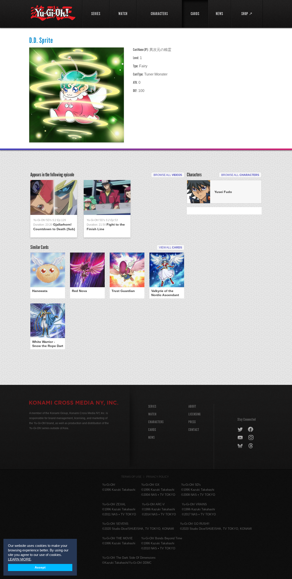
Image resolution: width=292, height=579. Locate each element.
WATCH (152, 414)
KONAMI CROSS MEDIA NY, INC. (73, 403)
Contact (193, 430)
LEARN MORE (19, 559)
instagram (251, 438)
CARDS (152, 430)
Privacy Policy (157, 476)
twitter (240, 429)
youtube (240, 438)
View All (170, 247)
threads (251, 446)
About (192, 406)
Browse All (168, 175)
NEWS (151, 437)
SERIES (152, 406)
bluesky (240, 446)
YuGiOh (53, 13)
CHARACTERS (156, 422)
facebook (251, 429)
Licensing (194, 414)
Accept (40, 567)
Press (192, 422)
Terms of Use (131, 476)
